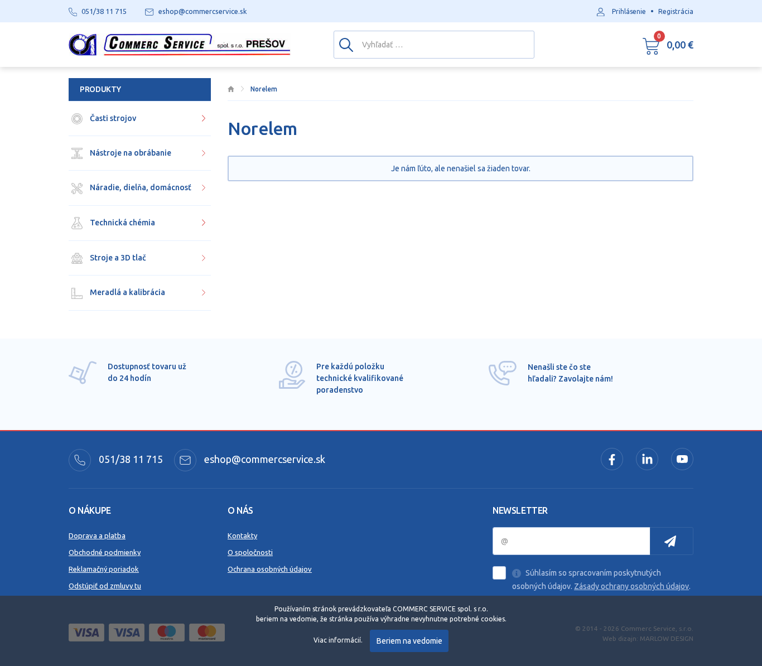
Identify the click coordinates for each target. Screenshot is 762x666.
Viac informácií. (338, 640)
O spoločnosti (250, 552)
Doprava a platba (97, 535)
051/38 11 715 (130, 459)
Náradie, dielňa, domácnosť (139, 187)
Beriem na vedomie (409, 640)
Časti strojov (112, 118)
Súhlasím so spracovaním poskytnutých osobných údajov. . (601, 579)
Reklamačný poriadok (104, 569)
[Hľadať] (346, 44)
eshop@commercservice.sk (263, 459)
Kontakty (242, 535)
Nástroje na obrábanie (129, 152)
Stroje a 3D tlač (117, 257)
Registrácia (675, 11)
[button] (668, 44)
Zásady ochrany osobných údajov (631, 586)
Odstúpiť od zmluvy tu (105, 586)
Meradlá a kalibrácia (126, 292)
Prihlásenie (629, 11)
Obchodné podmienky (105, 552)
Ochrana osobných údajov (270, 569)
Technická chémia (121, 222)
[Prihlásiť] (671, 541)
